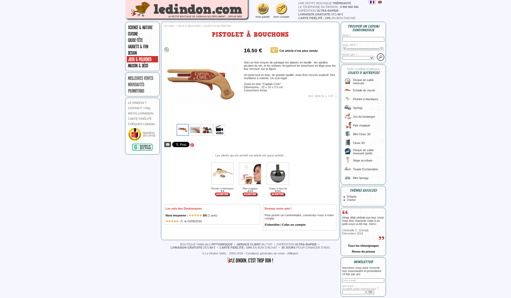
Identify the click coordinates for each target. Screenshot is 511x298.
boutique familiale (206, 244)
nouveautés (136, 84)
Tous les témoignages (363, 245)
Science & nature (140, 27)
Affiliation (292, 253)
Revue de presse (363, 251)
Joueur (351, 199)
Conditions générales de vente (265, 253)
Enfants (352, 196)
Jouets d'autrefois (217, 26)
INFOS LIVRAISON (140, 113)
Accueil (169, 26)
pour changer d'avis (305, 247)
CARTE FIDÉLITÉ (139, 118)
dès (320, 14)
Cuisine (133, 34)
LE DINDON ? (137, 102)
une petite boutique (324, 3)
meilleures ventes (140, 78)
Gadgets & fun (138, 46)
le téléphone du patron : (328, 6)
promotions (136, 91)
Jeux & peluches (139, 59)
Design (132, 53)
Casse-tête (135, 40)
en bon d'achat (327, 18)
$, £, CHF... (329, 96)
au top (254, 244)
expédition (318, 10)
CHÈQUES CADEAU (141, 124)
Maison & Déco (138, 65)
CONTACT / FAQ (139, 108)
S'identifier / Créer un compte (285, 224)
